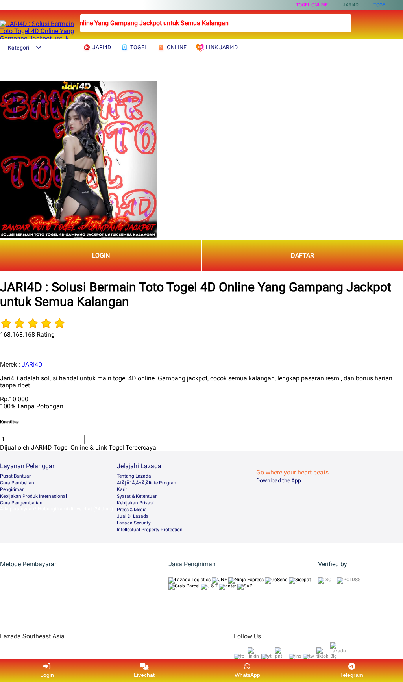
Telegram (351, 675)
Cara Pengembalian (21, 503)
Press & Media (132, 509)
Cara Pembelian (17, 483)
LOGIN (101, 255)
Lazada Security (134, 523)
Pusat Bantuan (16, 476)
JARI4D (32, 364)
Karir (122, 489)
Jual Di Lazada (133, 516)
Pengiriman (12, 489)
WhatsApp (247, 675)
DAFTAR (302, 255)
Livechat (144, 675)
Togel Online (312, 4)
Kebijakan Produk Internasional (33, 496)
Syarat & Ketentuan (137, 496)
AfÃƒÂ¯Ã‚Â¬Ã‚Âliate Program (147, 483)
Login (47, 675)
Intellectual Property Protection (150, 529)
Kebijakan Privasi (135, 503)
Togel (380, 4)
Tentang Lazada (134, 476)
